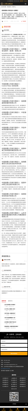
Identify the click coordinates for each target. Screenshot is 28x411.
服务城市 (21, 1)
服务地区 (14, 375)
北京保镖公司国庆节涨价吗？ (10, 322)
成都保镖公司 (14, 386)
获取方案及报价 (14, 353)
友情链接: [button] (14, 403)
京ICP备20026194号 (5, 368)
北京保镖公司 (5, 378)
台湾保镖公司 (5, 384)
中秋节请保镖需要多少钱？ (10, 317)
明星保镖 (7, 370)
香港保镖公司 (22, 384)
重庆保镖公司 (22, 380)
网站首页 (9, 6)
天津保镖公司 (22, 382)
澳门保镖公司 (14, 384)
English (25, 1)
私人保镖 (12, 370)
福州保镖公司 (22, 386)
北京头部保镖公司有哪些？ (10, 304)
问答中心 (14, 6)
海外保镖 (3, 370)
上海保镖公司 (14, 378)
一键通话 (10, 410)
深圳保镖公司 (5, 380)
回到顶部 (24, 410)
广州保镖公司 (14, 382)
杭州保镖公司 (14, 380)
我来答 (24, 21)
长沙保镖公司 (5, 386)
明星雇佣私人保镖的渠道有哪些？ (11, 326)
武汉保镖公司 (22, 378)
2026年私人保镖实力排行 (9, 309)
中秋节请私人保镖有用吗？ (10, 313)
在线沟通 (3, 410)
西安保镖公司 (5, 382)
